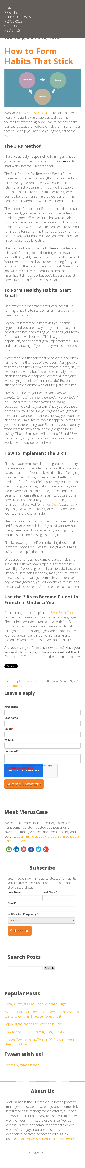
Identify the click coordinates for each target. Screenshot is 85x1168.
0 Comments (13, 686)
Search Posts (24, 957)
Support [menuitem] (11, 26)
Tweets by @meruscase (21, 1065)
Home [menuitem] (9, 8)
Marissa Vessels (30, 681)
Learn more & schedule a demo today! (46, 1139)
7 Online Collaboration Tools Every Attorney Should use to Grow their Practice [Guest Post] (41, 1014)
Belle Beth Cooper (64, 612)
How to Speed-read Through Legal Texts (34, 1032)
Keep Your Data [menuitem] (17, 17)
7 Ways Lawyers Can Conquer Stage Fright (35, 1004)
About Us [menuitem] (12, 30)
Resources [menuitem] (13, 21)
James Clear (50, 504)
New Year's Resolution (35, 113)
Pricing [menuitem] (11, 12)
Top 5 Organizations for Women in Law (33, 1024)
